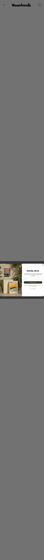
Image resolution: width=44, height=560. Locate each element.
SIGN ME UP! (33, 282)
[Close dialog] (42, 265)
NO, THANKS (33, 288)
